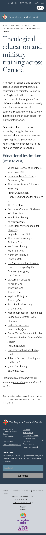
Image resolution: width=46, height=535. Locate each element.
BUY (42, 3)
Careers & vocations (30, 435)
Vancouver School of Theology (24, 168)
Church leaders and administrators (26, 396)
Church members (10, 399)
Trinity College (15, 288)
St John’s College (17, 217)
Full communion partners (29, 439)
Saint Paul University (19, 304)
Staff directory (8, 442)
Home (5, 25)
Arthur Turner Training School (24, 333)
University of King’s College (23, 350)
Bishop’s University (18, 325)
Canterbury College (18, 279)
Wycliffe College (16, 296)
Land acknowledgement (12, 444)
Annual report (28, 444)
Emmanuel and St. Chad (21, 176)
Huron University (17, 254)
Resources (15, 25)
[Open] (41, 16)
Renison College (17, 246)
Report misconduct (30, 447)
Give (40, 8)
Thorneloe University (19, 238)
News (36, 3)
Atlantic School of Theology (23, 358)
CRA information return (22, 502)
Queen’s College (17, 366)
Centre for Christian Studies (23, 209)
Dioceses (26, 429)
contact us (19, 382)
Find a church (25, 3)
